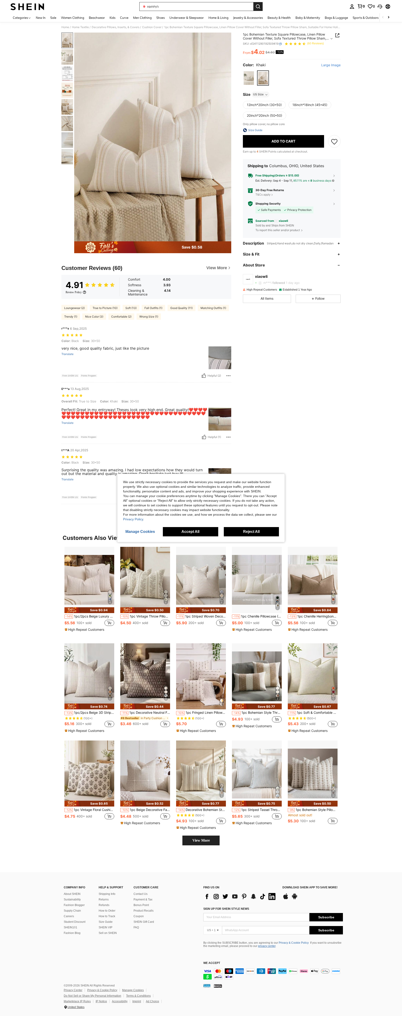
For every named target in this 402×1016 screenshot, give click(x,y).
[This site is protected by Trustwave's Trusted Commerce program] (206, 985)
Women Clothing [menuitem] (72, 18)
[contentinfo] (273, 973)
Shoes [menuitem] (160, 18)
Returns (104, 899)
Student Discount (74, 921)
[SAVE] (334, 141)
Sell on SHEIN (108, 933)
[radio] (249, 78)
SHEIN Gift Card (144, 921)
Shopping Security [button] (268, 203)
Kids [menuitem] (112, 18)
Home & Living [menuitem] (218, 18)
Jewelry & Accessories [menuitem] (248, 18)
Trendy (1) (70, 316)
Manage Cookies (133, 990)
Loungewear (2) (74, 308)
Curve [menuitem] (124, 18)
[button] (380, 6)
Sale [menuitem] (53, 18)
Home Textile (80, 27)
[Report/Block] (228, 376)
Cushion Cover (151, 27)
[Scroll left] (383, 17)
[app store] (285, 898)
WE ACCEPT (211, 963)
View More (201, 840)
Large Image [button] (331, 65)
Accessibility (119, 1001)
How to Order (107, 910)
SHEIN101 (70, 927)
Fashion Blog (72, 933)
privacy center (266, 946)
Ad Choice (152, 1001)
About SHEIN (72, 894)
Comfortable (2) (121, 316)
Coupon (139, 916)
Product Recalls (144, 910)
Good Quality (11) (181, 308)
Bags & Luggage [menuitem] (336, 18)
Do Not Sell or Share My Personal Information (92, 995)
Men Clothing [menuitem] (142, 18)
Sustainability (72, 899)
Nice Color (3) (94, 316)
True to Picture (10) (105, 308)
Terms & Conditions (138, 995)
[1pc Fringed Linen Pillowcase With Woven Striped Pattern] (201, 676)
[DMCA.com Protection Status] (218, 985)
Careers (69, 916)
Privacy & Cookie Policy (294, 942)
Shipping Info (107, 894)
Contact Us (140, 894)
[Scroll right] (388, 17)
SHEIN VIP (105, 927)
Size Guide (106, 921)
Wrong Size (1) (148, 316)
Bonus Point (141, 905)
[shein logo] (27, 6)
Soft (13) (131, 308)
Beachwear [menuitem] (97, 18)
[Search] (258, 6)
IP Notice (101, 1001)
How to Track (107, 916)
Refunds (104, 905)
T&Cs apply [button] (263, 194)
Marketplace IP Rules (77, 1001)
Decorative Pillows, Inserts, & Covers (115, 27)
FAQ (136, 927)
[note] (89, 610)
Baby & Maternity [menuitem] (307, 18)
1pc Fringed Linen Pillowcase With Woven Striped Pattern (201, 712)
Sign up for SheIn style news (226, 908)
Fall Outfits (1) (153, 308)
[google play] (294, 898)
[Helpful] (204, 376)
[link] (361, 6)
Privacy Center (73, 990)
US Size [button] (258, 94)
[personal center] (352, 6)
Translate (67, 354)
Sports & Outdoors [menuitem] (366, 18)
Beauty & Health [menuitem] (279, 18)
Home (65, 27)
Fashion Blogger (74, 905)
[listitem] (89, 591)
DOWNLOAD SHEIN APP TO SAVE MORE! (310, 887)
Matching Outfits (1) (213, 308)
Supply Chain (72, 910)
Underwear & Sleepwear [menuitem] (186, 18)
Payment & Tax (143, 899)
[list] (240, 896)
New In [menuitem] (41, 18)
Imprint (136, 1001)
